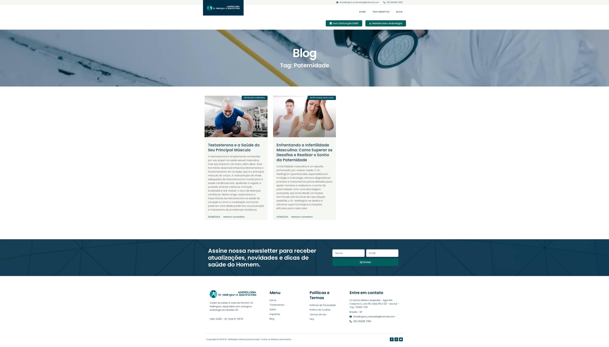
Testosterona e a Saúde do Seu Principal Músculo (234, 147)
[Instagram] (396, 339)
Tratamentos (381, 11)
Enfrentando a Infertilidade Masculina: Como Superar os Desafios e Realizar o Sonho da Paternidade (304, 152)
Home (362, 11)
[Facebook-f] (392, 339)
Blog (399, 11)
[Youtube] (401, 339)
